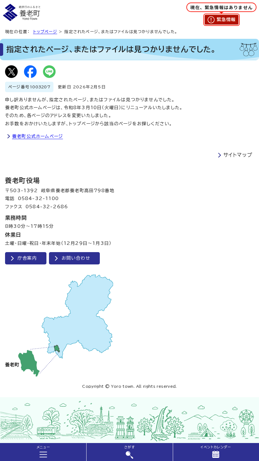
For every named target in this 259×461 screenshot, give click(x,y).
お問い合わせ (76, 258)
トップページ (45, 32)
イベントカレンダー (216, 447)
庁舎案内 (27, 258)
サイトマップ (237, 154)
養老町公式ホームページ (37, 136)
